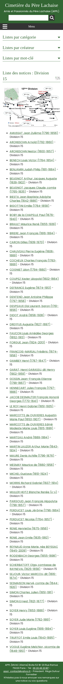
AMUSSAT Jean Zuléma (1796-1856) (34, 133)
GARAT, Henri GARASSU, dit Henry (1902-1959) (32, 372)
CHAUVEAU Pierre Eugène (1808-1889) (32, 253)
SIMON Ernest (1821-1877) (27, 601)
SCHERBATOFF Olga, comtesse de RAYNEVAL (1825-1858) (33, 567)
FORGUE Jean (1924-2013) (27, 342)
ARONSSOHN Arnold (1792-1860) (31, 142)
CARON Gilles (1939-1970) (27, 242)
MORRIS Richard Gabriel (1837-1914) (34, 483)
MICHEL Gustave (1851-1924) (29, 474)
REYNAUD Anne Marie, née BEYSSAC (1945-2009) (34, 549)
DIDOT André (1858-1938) (27, 315)
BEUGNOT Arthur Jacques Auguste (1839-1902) (33, 180)
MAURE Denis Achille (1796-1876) (32, 456)
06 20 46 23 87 (41, 668)
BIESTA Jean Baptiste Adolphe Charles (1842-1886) (30, 199)
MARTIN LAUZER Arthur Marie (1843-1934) (34, 448)
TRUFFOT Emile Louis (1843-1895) (32, 638)
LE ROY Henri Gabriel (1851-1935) (31, 406)
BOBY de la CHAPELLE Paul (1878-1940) (32, 217)
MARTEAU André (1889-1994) (29, 437)
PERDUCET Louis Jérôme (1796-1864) (35, 510)
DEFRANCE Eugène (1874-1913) (30, 288)
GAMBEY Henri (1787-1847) (28, 361)
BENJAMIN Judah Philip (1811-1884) (33, 169)
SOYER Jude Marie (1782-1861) (30, 620)
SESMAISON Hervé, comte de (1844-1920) (34, 585)
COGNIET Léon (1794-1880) (28, 270)
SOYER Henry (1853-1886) (27, 610)
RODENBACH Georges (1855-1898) (33, 556)
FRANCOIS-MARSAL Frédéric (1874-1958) (34, 353)
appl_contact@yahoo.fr (17, 671)
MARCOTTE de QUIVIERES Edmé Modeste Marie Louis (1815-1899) (31, 426)
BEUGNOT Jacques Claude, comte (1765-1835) (33, 190)
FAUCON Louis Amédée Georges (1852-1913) (32, 335)
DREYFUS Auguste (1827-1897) (30, 324)
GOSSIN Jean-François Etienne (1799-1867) (31, 381)
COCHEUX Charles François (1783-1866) (33, 262)
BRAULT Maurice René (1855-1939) (33, 224)
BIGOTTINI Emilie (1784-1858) (29, 206)
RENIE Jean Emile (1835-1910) (29, 538)
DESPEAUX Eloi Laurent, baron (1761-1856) (34, 308)
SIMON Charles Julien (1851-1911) (31, 592)
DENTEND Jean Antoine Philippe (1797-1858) (31, 299)
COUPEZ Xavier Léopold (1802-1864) (34, 279)
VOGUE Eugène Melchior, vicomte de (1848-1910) (35, 649)
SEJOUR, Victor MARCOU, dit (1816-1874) (33, 576)
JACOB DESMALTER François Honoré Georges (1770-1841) (34, 399)
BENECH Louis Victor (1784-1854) (32, 160)
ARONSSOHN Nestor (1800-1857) (32, 151)
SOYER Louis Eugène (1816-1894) (31, 629)
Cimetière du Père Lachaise (31, 8)
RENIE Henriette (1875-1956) (29, 528)
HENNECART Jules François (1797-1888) (32, 390)
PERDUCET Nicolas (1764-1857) (31, 519)
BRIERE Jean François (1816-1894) (32, 233)
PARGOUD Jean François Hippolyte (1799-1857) (33, 503)
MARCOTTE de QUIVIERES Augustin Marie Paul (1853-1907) (33, 417)
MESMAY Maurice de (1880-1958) (32, 465)
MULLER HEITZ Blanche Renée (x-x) (33, 492)
